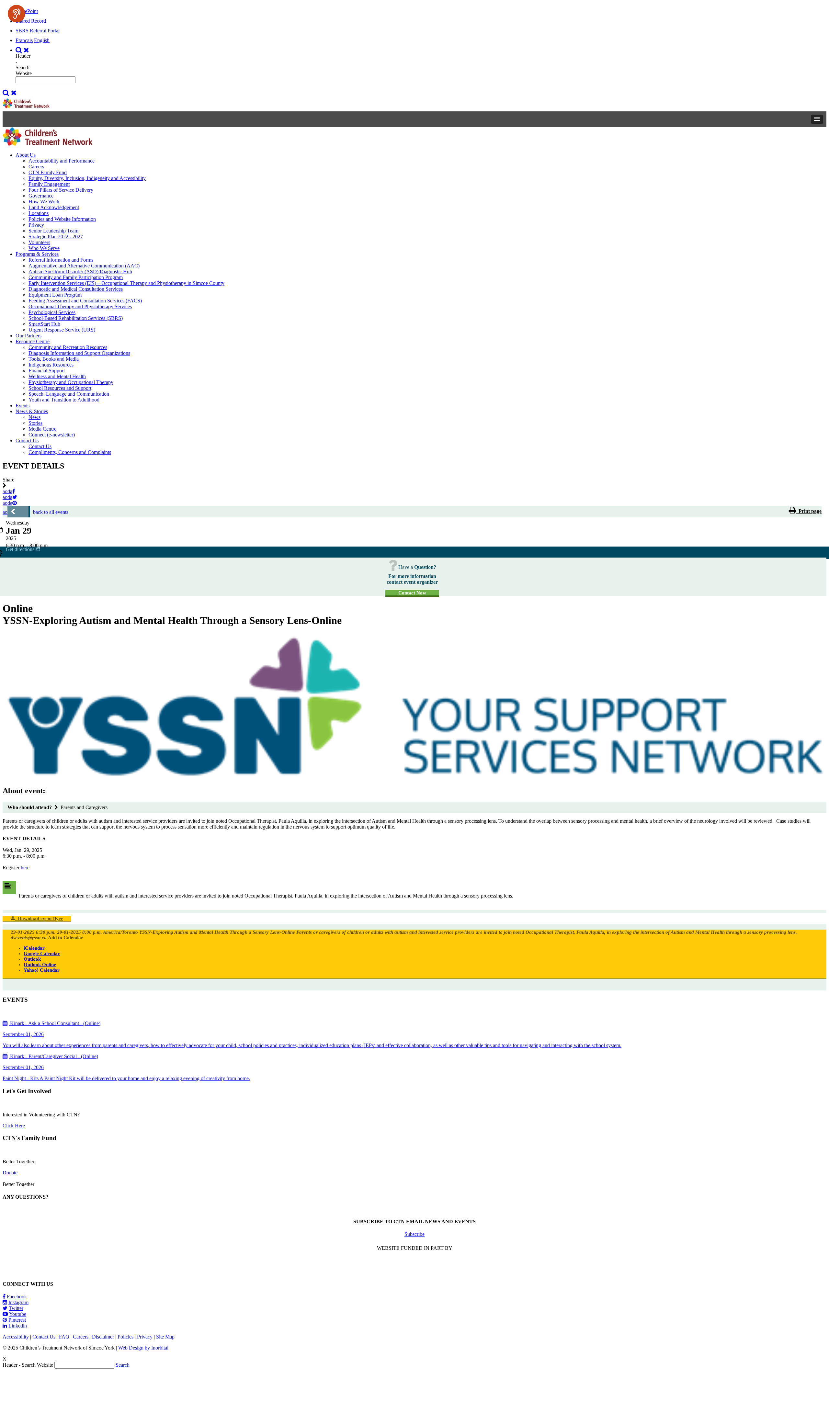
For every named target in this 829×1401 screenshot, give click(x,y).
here (25, 867)
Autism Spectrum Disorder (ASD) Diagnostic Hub (80, 271)
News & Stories (32, 411)
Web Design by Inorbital (143, 1347)
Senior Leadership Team (53, 230)
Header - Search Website (24, 64)
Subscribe (414, 1234)
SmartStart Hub (44, 324)
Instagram (18, 1302)
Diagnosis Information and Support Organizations (79, 353)
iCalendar (34, 948)
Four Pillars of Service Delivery (60, 190)
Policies (125, 1336)
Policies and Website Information (62, 219)
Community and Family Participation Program (75, 277)
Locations (38, 213)
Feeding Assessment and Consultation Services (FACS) (85, 300)
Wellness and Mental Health (57, 376)
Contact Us (27, 440)
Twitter (16, 1308)
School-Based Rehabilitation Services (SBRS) (75, 318)
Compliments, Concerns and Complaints (69, 452)
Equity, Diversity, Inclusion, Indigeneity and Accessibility (87, 178)
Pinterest (17, 1320)
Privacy (36, 225)
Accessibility (16, 1336)
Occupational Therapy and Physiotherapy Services (80, 306)
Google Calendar (42, 953)
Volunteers (39, 242)
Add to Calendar (65, 937)
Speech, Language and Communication (68, 394)
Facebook (17, 1296)
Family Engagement (49, 184)
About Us (26, 155)
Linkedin (17, 1325)
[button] (817, 119)
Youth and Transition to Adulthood (63, 399)
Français (24, 40)
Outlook (32, 959)
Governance (40, 195)
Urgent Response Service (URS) (61, 330)
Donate (10, 1172)
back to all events (50, 512)
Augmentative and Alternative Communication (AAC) (84, 265)
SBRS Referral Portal (38, 30)
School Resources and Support (59, 388)
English (42, 40)
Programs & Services (37, 254)
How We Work (44, 201)
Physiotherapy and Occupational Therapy (70, 382)
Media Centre (42, 429)
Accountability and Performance (61, 161)
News (34, 417)
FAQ (64, 1336)
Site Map (165, 1336)
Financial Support (46, 370)
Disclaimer (103, 1336)
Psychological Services (51, 312)
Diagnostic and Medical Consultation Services (75, 289)
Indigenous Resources (51, 364)
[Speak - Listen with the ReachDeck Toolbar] (16, 13)
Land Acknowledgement (53, 207)
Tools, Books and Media (53, 359)
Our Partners (28, 335)
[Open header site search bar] (23, 50)
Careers (36, 166)
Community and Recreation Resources (67, 347)
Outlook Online (40, 964)
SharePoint (27, 11)
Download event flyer (39, 918)
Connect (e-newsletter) (51, 434)
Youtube (17, 1314)
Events (22, 405)
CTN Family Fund (47, 172)
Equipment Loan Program (55, 295)
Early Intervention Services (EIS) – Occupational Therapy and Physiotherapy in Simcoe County (126, 283)
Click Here (14, 1125)
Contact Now (412, 592)
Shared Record (31, 21)
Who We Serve (44, 248)
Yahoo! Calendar (42, 970)
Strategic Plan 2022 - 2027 (55, 236)
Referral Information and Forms (60, 260)
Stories (35, 423)
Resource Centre (33, 341)
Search (123, 1365)
